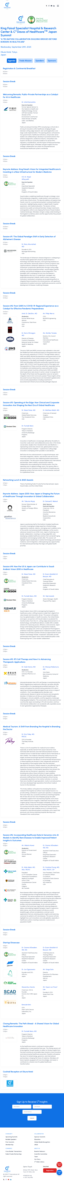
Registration (50, 1170)
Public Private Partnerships (14, 1154)
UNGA (36, 1144)
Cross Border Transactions (14, 1151)
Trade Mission (25, 60)
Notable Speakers (11, 1139)
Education (37, 1139)
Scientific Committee (40, 1154)
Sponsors (52, 60)
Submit (32, 1118)
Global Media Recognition (42, 1142)
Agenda (11, 60)
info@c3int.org (27, 1175)
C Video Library (39, 1162)
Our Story (37, 1159)
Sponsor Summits (39, 1137)
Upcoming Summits (11, 1137)
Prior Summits (10, 1142)
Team (36, 1156)
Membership (9, 1144)
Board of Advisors (39, 1151)
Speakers (40, 60)
